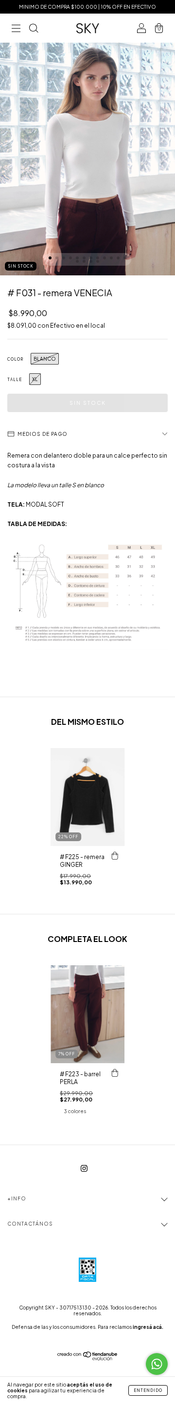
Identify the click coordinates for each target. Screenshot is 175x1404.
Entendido (148, 1390)
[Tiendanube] (87, 1358)
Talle (14, 379)
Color (15, 359)
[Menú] (16, 29)
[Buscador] (33, 29)
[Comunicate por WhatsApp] (157, 1364)
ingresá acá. (148, 1327)
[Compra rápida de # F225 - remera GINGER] (114, 855)
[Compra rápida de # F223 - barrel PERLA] (114, 1073)
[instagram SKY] (84, 1168)
